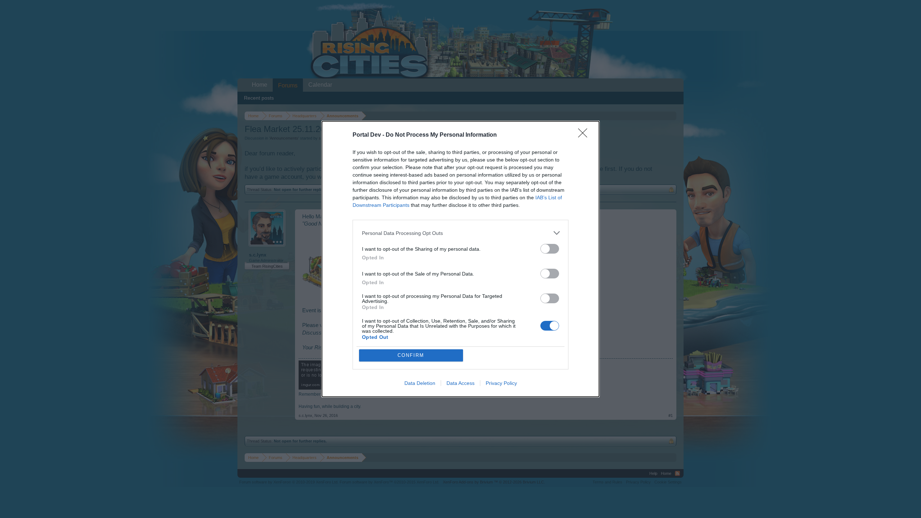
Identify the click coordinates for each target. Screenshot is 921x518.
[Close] (585, 135)
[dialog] (460, 259)
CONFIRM (411, 355)
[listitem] (460, 233)
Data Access (460, 383)
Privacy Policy (501, 383)
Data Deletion (419, 383)
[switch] (549, 249)
